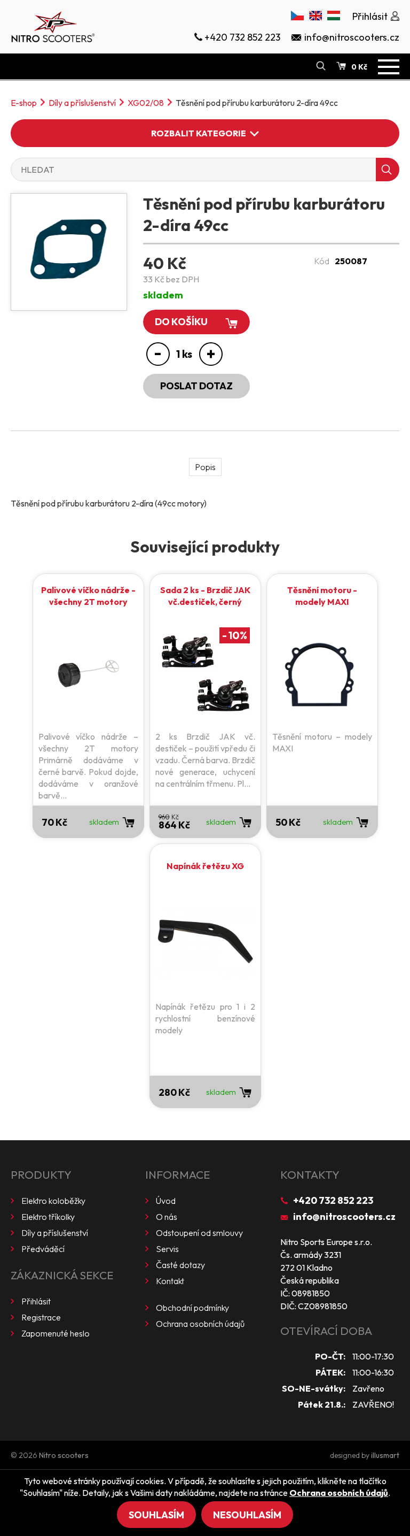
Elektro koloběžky (53, 1200)
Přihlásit (36, 1301)
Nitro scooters (64, 1455)
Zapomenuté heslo (55, 1333)
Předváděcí (43, 1248)
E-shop (24, 102)
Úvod (166, 1200)
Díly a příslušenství (82, 102)
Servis (167, 1248)
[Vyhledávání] (321, 66)
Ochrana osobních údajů (200, 1323)
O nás (166, 1216)
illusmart (385, 1455)
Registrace (41, 1317)
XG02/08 (146, 102)
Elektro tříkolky (48, 1216)
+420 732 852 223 (333, 1200)
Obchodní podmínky (192, 1307)
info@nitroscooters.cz (344, 1216)
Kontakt (170, 1281)
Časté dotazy (180, 1264)
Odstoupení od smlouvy (199, 1232)
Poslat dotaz (196, 386)
